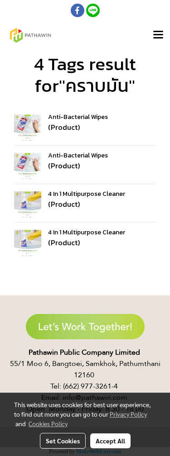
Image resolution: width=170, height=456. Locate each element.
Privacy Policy (128, 414)
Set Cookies (63, 441)
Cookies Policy (48, 423)
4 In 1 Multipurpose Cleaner (86, 194)
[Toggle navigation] (158, 35)
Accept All (110, 441)
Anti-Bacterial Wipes (78, 117)
